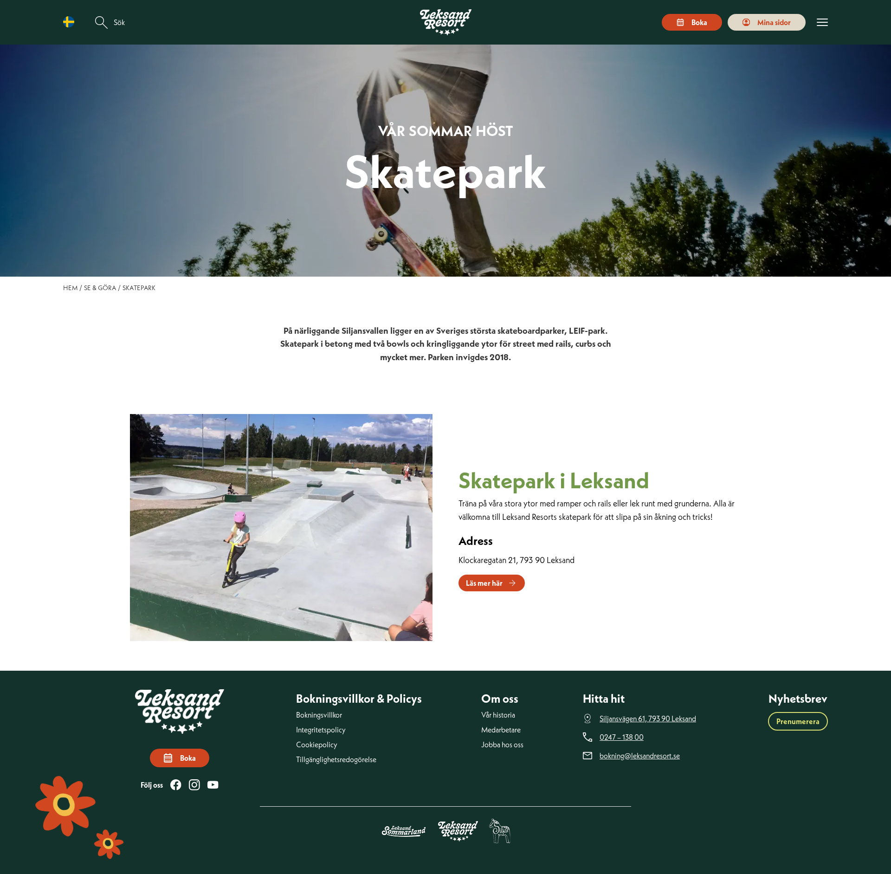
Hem (70, 288)
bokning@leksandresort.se (640, 755)
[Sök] (101, 22)
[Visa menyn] (822, 22)
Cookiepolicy (316, 744)
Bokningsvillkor (319, 714)
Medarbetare (501, 729)
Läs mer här (484, 583)
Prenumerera (798, 721)
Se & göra (100, 288)
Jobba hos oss (502, 744)
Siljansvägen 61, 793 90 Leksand (648, 718)
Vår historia (498, 714)
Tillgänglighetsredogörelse (336, 759)
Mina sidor (774, 22)
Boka (699, 22)
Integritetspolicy (321, 729)
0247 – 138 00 (622, 737)
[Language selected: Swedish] (71, 22)
